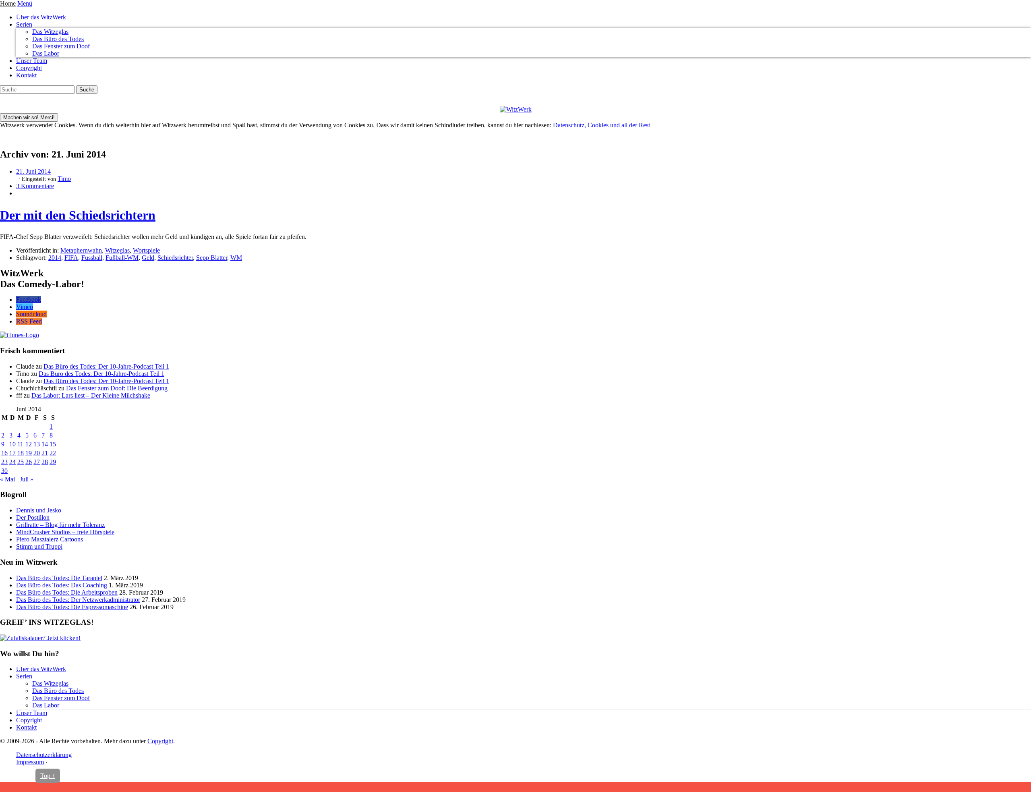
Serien (24, 24)
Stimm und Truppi (39, 546)
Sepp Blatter (211, 257)
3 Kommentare (35, 185)
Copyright (29, 67)
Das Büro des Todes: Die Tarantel (59, 577)
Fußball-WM (122, 257)
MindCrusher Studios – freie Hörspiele (65, 532)
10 (12, 444)
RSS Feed (29, 321)
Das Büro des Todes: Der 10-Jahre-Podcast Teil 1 (106, 366)
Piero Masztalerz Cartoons (49, 539)
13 (36, 444)
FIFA (71, 257)
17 (12, 453)
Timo (64, 178)
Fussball (91, 257)
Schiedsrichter (175, 257)
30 (4, 470)
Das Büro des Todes (58, 38)
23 (4, 461)
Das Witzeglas (50, 31)
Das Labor (45, 53)
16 (4, 453)
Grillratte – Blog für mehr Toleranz (60, 524)
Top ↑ (47, 775)
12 (28, 444)
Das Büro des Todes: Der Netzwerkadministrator (78, 599)
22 (53, 453)
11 (20, 444)
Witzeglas (117, 250)
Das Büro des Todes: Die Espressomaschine (72, 606)
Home (8, 3)
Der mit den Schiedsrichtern (77, 215)
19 (28, 453)
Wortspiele (146, 250)
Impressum (30, 762)
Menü (24, 3)
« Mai (7, 479)
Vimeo (24, 306)
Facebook (28, 299)
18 (20, 453)
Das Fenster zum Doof (61, 46)
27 (36, 461)
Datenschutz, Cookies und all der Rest (601, 125)
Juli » (26, 479)
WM (236, 257)
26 (28, 461)
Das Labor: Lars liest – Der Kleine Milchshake (90, 395)
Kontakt (26, 75)
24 (12, 461)
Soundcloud (31, 314)
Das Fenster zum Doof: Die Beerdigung (117, 388)
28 (44, 461)
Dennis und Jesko (38, 510)
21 (44, 453)
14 (44, 444)
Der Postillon (33, 517)
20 (36, 453)
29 (53, 461)
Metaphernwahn (81, 250)
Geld (148, 257)
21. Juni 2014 (33, 171)
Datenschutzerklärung (44, 754)
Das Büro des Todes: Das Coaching (61, 585)
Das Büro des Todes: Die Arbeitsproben (67, 592)
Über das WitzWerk (41, 17)
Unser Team (31, 60)
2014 (54, 257)
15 (53, 444)
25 (20, 461)
